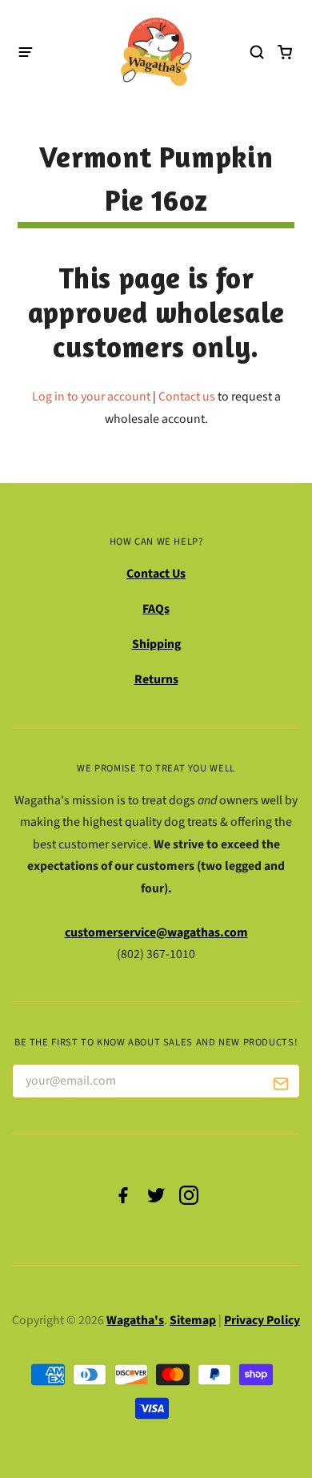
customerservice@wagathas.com (156, 932)
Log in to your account (91, 396)
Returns (156, 679)
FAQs (156, 609)
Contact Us (156, 573)
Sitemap (193, 1320)
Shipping (156, 644)
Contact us (186, 396)
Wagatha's (135, 1320)
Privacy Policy (262, 1320)
